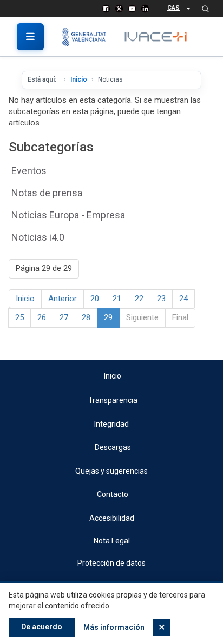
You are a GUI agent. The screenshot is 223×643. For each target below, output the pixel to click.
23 (161, 298)
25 (19, 317)
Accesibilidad (111, 518)
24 (183, 298)
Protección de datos (111, 563)
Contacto (112, 494)
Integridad (111, 424)
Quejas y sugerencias (111, 471)
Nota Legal (112, 540)
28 (86, 317)
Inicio (78, 79)
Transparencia (112, 400)
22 (139, 298)
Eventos (29, 170)
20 (94, 298)
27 (64, 317)
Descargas (113, 447)
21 (117, 298)
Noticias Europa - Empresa (68, 215)
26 (41, 317)
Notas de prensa (46, 192)
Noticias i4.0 (37, 237)
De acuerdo (41, 626)
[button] (205, 8)
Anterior (62, 298)
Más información (114, 627)
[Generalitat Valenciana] (88, 37)
